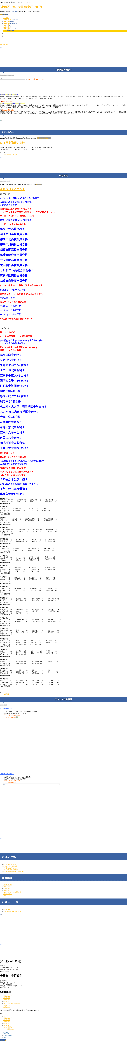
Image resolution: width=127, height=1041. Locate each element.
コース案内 (6, 886)
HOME (5, 1032)
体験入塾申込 (7, 1027)
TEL (4, 1037)
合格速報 (39, 184)
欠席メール (10, 30)
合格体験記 (6, 888)
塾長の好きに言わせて (44, 138)
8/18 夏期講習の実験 (12, 142)
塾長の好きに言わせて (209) (12, 911)
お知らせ (6, 1025)
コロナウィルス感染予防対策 (12, 892)
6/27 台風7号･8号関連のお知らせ (13, 871)
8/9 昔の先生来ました (10, 868)
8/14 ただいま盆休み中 (10, 866)
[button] (2, 44)
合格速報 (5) (7, 909)
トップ (5, 1016)
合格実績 (6, 890)
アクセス (6, 1033)
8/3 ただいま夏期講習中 (10, 870)
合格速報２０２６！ (12, 189)
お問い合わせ (4, 14)
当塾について (7, 885)
